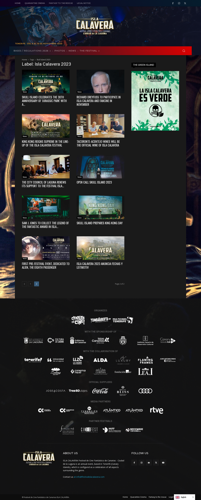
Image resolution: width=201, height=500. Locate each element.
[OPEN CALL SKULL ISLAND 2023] (100, 166)
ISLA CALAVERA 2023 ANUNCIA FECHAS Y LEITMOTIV (100, 265)
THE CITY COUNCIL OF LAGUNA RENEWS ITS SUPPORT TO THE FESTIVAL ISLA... (44, 184)
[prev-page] (24, 283)
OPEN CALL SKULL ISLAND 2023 (94, 182)
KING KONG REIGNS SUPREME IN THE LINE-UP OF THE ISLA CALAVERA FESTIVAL (45, 143)
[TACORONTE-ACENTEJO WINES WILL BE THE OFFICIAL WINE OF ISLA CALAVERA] (100, 126)
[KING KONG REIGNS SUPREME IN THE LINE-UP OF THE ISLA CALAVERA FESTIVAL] (46, 126)
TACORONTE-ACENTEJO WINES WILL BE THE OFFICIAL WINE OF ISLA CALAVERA (98, 143)
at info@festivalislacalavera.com (89, 476)
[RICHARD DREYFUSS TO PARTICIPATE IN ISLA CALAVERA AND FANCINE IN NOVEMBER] (100, 81)
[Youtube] (163, 462)
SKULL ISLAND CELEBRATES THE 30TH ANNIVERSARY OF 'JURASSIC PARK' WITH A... (44, 101)
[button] (183, 50)
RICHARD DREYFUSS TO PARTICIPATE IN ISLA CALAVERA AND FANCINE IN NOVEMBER (99, 101)
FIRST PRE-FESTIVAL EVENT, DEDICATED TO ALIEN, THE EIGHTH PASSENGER (45, 265)
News (25, 92)
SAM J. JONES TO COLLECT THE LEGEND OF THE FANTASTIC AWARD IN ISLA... (45, 225)
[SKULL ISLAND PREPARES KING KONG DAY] (100, 207)
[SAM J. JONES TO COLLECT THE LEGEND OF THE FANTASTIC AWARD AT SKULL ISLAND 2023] (46, 207)
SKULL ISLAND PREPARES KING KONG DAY (100, 223)
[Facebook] (173, 3)
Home (24, 59)
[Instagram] (179, 3)
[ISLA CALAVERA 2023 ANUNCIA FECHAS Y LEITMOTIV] (100, 248)
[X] (185, 3)
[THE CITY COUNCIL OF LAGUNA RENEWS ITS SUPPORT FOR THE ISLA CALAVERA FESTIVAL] (46, 166)
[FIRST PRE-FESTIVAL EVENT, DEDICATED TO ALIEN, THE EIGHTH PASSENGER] (46, 248)
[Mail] (149, 462)
